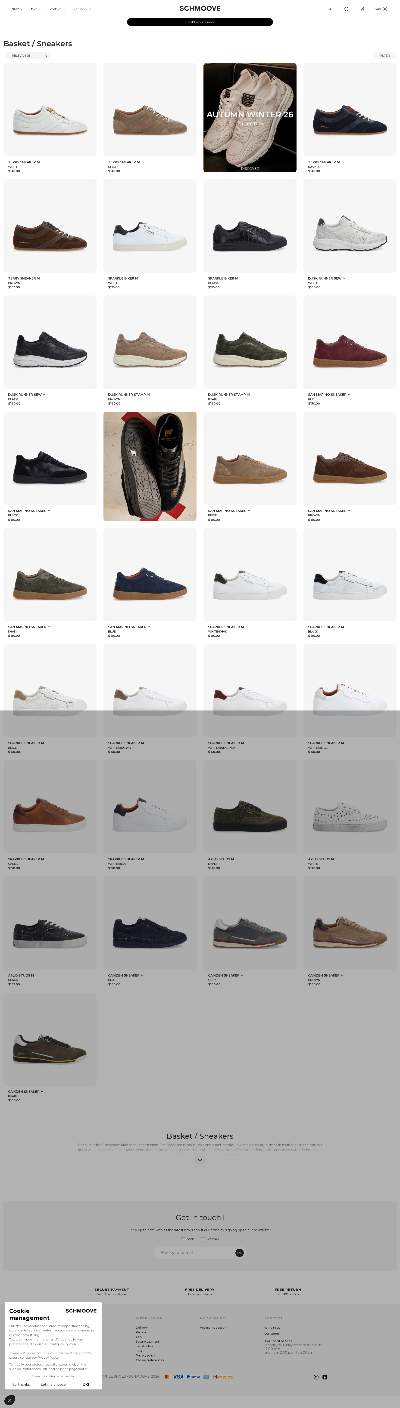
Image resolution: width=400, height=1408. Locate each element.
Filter (385, 55)
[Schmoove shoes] (200, 8)
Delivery (142, 1327)
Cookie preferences (150, 1360)
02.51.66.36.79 (282, 1341)
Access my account (214, 1327)
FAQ (139, 1351)
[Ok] (346, 8)
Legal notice (144, 1346)
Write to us (272, 1327)
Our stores (271, 1333)
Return (141, 1332)
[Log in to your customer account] (362, 8)
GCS (139, 1337)
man (190, 1239)
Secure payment (147, 1341)
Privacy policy (145, 1355)
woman (213, 1239)
